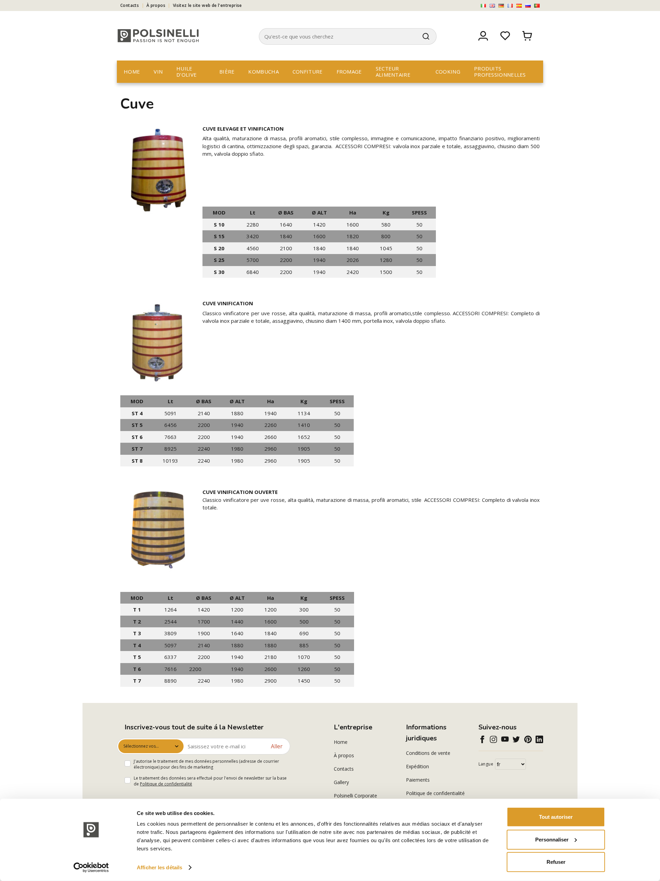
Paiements (418, 780)
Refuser (556, 862)
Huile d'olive (186, 71)
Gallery (341, 782)
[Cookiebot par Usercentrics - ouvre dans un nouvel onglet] (91, 867)
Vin (158, 71)
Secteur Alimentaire (393, 71)
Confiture (308, 71)
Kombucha (263, 71)
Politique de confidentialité (166, 784)
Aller (277, 746)
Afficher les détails (159, 867)
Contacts (129, 5)
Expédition (417, 766)
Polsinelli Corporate (355, 795)
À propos (155, 5)
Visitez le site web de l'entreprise (207, 5)
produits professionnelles (500, 71)
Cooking (448, 71)
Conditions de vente (428, 753)
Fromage (349, 71)
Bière (227, 71)
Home (132, 71)
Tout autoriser (556, 817)
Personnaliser (552, 839)
